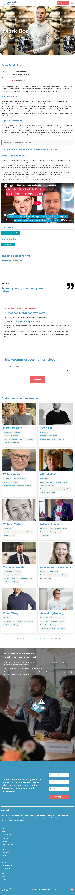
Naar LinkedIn (8, 244)
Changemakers (6, 859)
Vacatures (5, 852)
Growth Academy (7, 835)
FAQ (3, 876)
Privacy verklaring (44, 890)
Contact (4, 880)
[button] (72, 3)
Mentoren (10, 59)
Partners (4, 841)
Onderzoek (5, 862)
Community (5, 838)
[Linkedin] (72, 889)
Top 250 (4, 856)
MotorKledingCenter (11, 233)
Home (3, 59)
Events (3, 832)
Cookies (54, 890)
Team (3, 849)
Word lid (4, 873)
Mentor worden (6, 865)
